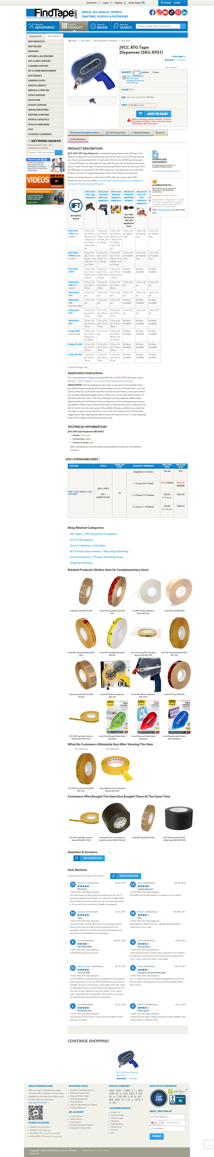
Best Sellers (34, 47)
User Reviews (78, 139)
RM (139, 1097)
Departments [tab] (35, 36)
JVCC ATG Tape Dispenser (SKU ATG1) (127, 1075)
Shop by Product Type (79, 1096)
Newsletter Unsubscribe (80, 1128)
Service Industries (80, 545)
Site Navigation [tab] (53, 36)
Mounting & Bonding (116, 551)
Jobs (112, 1133)
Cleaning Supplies (38, 66)
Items (146, 72)
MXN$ (127, 1090)
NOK (111, 1100)
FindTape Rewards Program (81, 1125)
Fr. (121, 1093)
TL (110, 1103)
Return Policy (88, 1151)
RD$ (140, 1093)
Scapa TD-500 (75, 355)
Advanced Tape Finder (79, 1093)
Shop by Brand (76, 1102)
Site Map (114, 1121)
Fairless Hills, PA (37, 1136)
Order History (76, 1119)
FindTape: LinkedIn (184, 12)
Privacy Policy (103, 1151)
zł (126, 1100)
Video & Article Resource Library (83, 1105)
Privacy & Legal (117, 1118)
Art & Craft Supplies (81, 539)
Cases (156, 72)
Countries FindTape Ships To (82, 1090)
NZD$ (117, 1100)
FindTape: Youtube (165, 12)
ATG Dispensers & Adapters (105, 41)
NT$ (114, 1103)
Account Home (76, 1116)
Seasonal (33, 51)
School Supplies (37, 105)
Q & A (162, 133)
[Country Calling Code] (154, 1122)
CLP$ (125, 1093)
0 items (172, 3)
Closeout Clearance (40, 134)
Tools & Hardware (38, 125)
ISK (120, 1097)
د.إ (136, 1090)
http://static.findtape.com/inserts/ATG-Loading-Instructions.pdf (101, 381)
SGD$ (137, 1100)
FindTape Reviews (77, 1108)
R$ (117, 1093)
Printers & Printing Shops (108, 556)
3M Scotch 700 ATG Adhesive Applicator (116, 196)
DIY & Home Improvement (85, 551)
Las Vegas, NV (36, 1133)
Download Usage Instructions (168, 171)
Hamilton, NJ (35, 1127)
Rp (110, 1097)
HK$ (125, 1097)
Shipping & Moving (81, 562)
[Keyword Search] (58, 152)
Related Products (142, 133)
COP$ (131, 1093)
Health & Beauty (37, 86)
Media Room (116, 1127)
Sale (30, 129)
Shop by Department (79, 1099)
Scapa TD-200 (75, 344)
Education (100, 545)
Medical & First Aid (38, 90)
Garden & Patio (36, 81)
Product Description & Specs (86, 133)
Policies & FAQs (117, 1115)
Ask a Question (171, 67)
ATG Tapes (85, 41)
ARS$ (140, 1090)
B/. (123, 1100)
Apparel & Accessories (40, 56)
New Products (36, 42)
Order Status (75, 1122)
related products (165, 210)
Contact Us (115, 1112)
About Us (115, 1130)
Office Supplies (36, 95)
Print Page (177, 57)
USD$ (111, 1090)
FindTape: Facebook (152, 12)
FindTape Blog (117, 1124)
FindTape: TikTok (172, 12)
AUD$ (111, 1093)
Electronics (35, 76)
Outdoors (34, 100)
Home (74, 41)
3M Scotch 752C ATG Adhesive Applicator (103, 196)
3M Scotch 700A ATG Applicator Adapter (129, 196)
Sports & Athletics (38, 120)
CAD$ (118, 1090)
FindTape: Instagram (159, 12)
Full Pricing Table (117, 133)
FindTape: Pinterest (178, 12)
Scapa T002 (74, 331)
